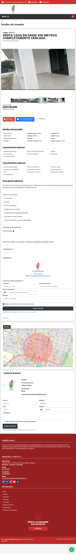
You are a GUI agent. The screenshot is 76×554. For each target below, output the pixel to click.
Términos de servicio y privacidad (28, 312)
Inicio (2, 22)
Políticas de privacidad (10, 510)
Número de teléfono (9, 289)
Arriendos (6, 497)
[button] (73, 43)
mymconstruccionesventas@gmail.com (39, 276)
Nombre (5, 400)
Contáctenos (7, 507)
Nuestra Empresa (8, 505)
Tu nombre (6, 283)
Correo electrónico (45, 283)
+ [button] (5, 331)
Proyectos (6, 502)
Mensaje (5, 295)
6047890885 (34, 2)
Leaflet (57, 366)
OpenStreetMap (68, 366)
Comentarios (6, 412)
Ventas (5, 494)
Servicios (6, 499)
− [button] (5, 334)
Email (4, 406)
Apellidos (42, 400)
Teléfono (42, 406)
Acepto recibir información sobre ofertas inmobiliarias (20, 421)
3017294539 (45, 2)
